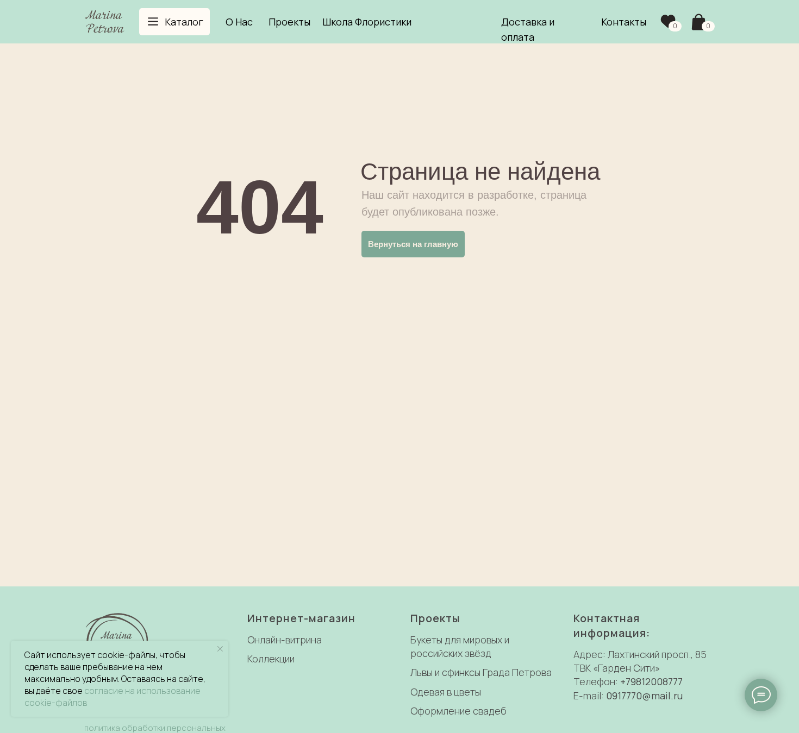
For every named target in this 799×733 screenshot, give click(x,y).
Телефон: (596, 681)
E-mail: (589, 695)
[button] (174, 21)
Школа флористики (366, 21)
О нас (239, 21)
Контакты (623, 21)
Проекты (289, 21)
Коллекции (271, 658)
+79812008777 (651, 681)
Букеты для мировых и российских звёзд (459, 646)
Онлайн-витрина (284, 639)
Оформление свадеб (458, 710)
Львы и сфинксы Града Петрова (481, 672)
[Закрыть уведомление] (220, 648)
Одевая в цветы (445, 691)
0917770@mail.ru (644, 695)
